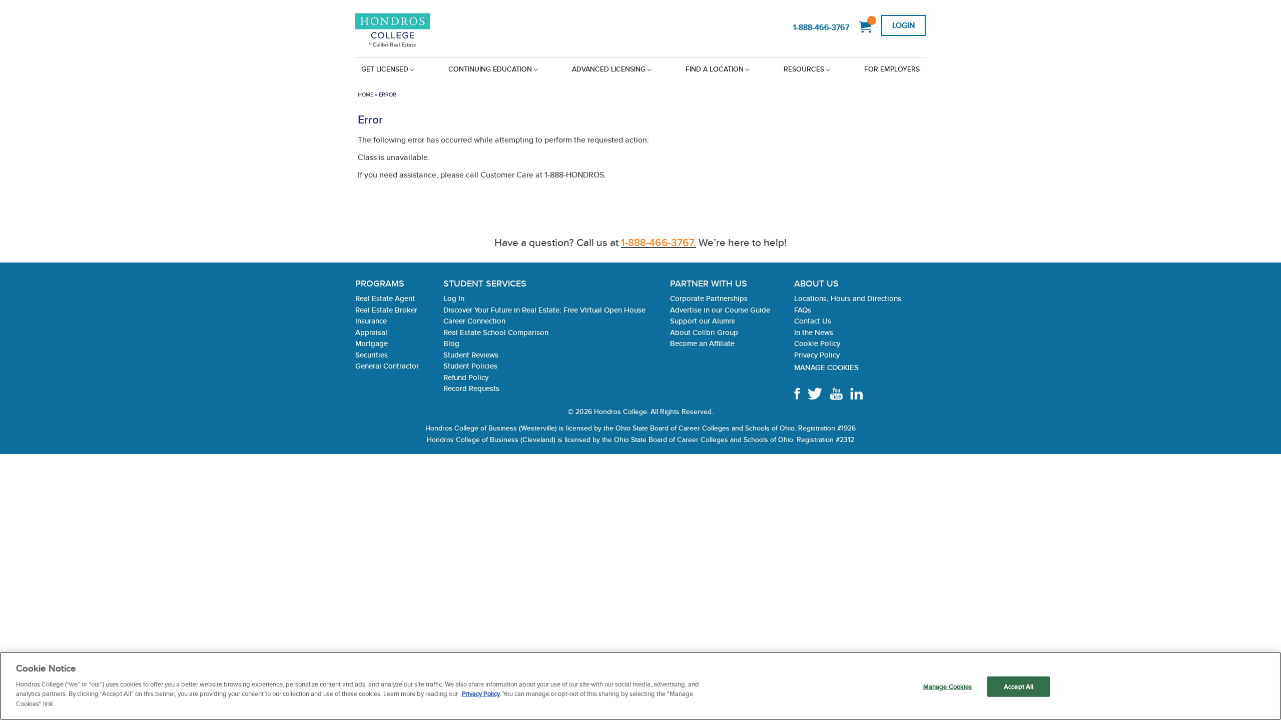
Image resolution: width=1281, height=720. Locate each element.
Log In (453, 298)
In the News (813, 332)
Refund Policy (465, 377)
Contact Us (812, 321)
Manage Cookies (826, 367)
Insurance (371, 321)
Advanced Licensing (609, 69)
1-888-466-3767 (821, 27)
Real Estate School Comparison (495, 332)
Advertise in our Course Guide (720, 309)
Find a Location (715, 69)
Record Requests (471, 388)
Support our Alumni (702, 321)
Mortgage (371, 343)
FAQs (802, 309)
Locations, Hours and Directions (847, 298)
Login (903, 25)
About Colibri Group (704, 332)
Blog (451, 343)
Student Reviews (470, 355)
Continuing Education (490, 69)
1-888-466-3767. (658, 242)
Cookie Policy (817, 343)
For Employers (892, 69)
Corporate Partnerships (709, 298)
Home (365, 94)
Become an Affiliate (702, 343)
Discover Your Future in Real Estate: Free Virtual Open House (544, 309)
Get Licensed (384, 69)
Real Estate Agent (385, 298)
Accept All (1018, 686)
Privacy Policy (817, 355)
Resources (804, 69)
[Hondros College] (409, 31)
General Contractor (387, 365)
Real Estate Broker (386, 309)
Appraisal (371, 332)
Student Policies (470, 365)
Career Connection (474, 321)
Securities (371, 355)
